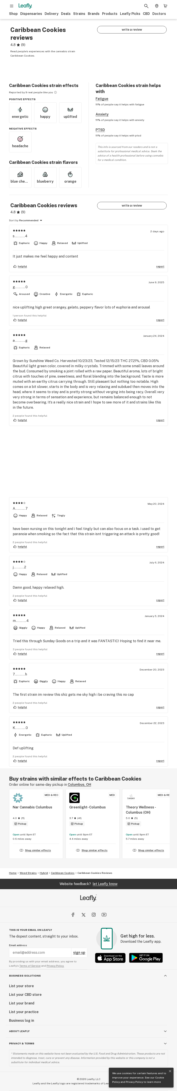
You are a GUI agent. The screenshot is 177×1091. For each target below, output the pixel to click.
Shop (13, 14)
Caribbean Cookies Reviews (94, 872)
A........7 (20, 508)
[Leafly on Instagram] (93, 914)
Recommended (28, 220)
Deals (66, 14)
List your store (21, 986)
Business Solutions (25, 975)
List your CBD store (25, 995)
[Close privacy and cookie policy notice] (170, 1071)
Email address (18, 945)
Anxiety (102, 114)
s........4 (20, 236)
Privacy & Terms (21, 1043)
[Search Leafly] (146, 6)
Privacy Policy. (55, 965)
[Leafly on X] (83, 914)
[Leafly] (25, 6)
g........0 (20, 287)
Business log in (21, 1020)
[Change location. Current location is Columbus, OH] (156, 6)
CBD (146, 14)
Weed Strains (28, 872)
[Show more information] (55, 92)
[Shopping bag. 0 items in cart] (165, 6)
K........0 (20, 728)
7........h (20, 674)
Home (13, 872)
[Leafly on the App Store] (110, 958)
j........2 (20, 567)
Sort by (13, 220)
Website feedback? (88, 884)
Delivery (51, 14)
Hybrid (44, 872)
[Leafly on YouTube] (104, 914)
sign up (79, 952)
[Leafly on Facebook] (73, 914)
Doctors (159, 14)
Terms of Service (30, 965)
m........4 (21, 621)
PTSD (100, 130)
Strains (79, 14)
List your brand (21, 1003)
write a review (132, 29)
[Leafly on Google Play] (146, 958)
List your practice (24, 1012)
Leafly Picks (130, 14)
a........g (20, 340)
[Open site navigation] (11, 6)
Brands (94, 14)
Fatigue (102, 99)
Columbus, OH (79, 785)
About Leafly (19, 1031)
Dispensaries (31, 14)
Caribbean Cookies (62, 872)
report (160, 266)
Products (109, 14)
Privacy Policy (134, 1081)
